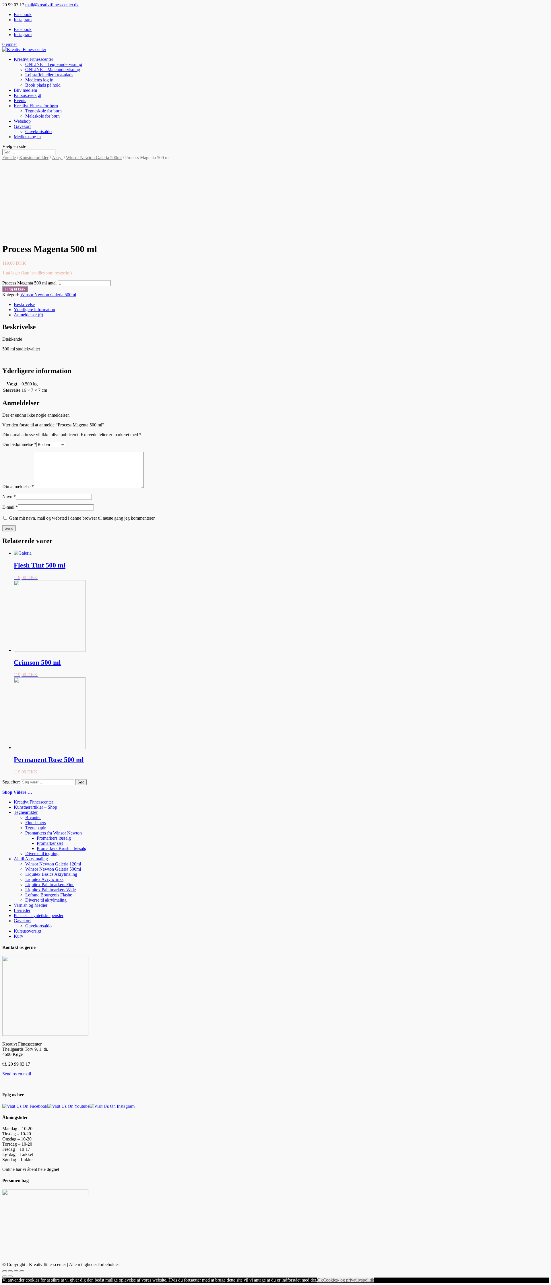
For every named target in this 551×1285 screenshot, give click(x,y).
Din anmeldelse (18, 486)
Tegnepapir (35, 827)
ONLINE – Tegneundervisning (53, 64)
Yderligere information (34, 309)
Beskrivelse (24, 304)
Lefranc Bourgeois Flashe (48, 894)
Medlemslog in (27, 136)
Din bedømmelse (19, 444)
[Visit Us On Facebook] (24, 1106)
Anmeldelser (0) (28, 314)
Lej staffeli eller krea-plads (49, 74)
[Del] (10, 1271)
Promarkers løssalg (54, 838)
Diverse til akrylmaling (46, 900)
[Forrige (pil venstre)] (4, 1276)
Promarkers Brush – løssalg (61, 848)
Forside (9, 157)
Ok (320, 1280)
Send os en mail (16, 1073)
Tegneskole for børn (43, 110)
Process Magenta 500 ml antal (29, 282)
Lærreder (22, 910)
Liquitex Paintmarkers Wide (50, 889)
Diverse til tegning (42, 853)
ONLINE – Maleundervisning (52, 69)
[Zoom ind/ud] (22, 1271)
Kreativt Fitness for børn (36, 105)
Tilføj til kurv (15, 289)
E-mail (10, 507)
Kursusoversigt (27, 95)
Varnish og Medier (30, 905)
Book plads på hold (43, 85)
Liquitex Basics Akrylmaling (51, 874)
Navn (9, 496)
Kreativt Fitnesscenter (33, 59)
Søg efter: (11, 781)
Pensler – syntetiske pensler (38, 915)
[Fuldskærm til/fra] (16, 1271)
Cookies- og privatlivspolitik (348, 1280)
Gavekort (22, 126)
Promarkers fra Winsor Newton (53, 832)
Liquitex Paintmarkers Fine (49, 884)
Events (20, 100)
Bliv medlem (25, 90)
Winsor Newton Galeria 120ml (53, 863)
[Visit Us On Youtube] (68, 1106)
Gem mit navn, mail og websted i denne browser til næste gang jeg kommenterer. (82, 518)
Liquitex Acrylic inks (44, 879)
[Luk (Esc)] (4, 1271)
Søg (80, 782)
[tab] (281, 304)
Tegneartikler (26, 812)
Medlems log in (39, 79)
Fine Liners (35, 822)
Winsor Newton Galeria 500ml (94, 157)
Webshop (22, 121)
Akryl (57, 157)
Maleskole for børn (42, 116)
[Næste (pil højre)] (10, 1276)
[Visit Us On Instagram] (112, 1106)
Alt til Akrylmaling (31, 858)
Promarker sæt (50, 843)
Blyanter (33, 817)
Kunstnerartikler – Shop (35, 807)
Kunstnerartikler (33, 157)
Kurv (18, 936)
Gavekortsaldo (38, 131)
